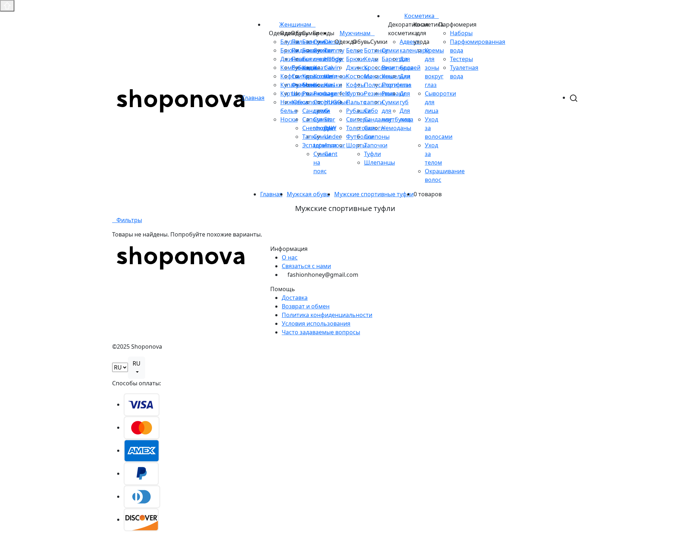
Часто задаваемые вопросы (321, 332)
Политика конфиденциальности (327, 315)
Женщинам (295, 24)
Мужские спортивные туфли (374, 194)
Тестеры (461, 59)
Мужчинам (355, 33)
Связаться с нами (306, 266)
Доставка (295, 298)
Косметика (419, 16)
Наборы (461, 33)
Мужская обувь (308, 194)
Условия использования (316, 323)
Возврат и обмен (306, 306)
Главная (253, 98)
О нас (290, 257)
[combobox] (136, 368)
